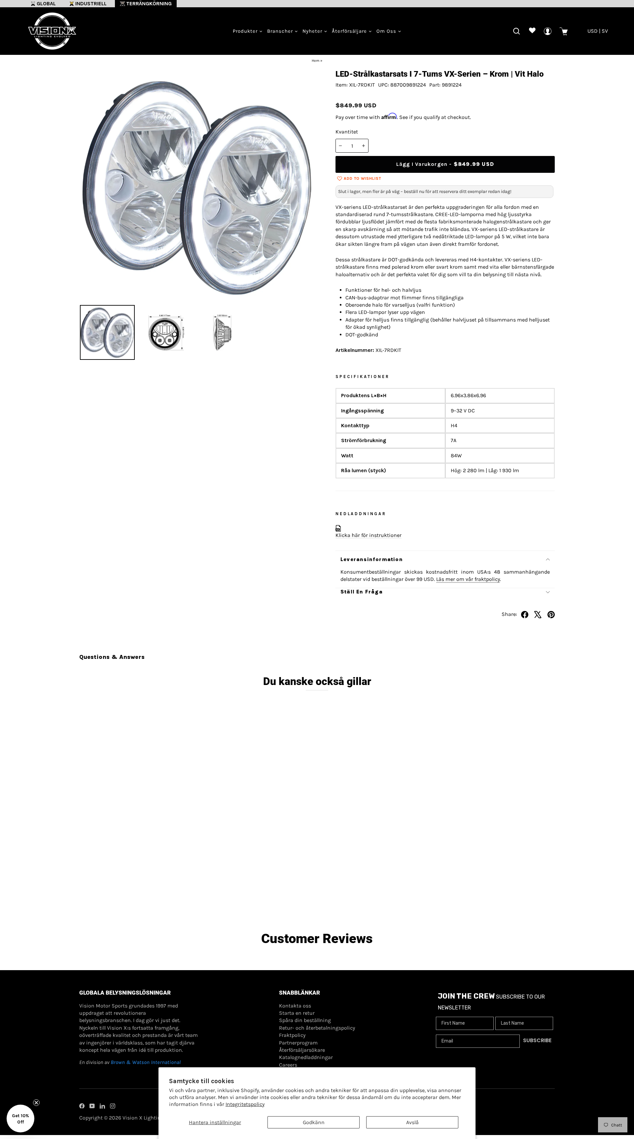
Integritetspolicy (245, 1104)
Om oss (387, 31)
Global (46, 3)
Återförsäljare (350, 31)
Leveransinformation (371, 559)
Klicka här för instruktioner (368, 535)
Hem (315, 60)
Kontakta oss (295, 1006)
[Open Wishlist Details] (532, 31)
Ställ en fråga (361, 591)
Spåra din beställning (305, 1020)
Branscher (281, 31)
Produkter (246, 31)
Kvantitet (346, 132)
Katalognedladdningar (306, 1057)
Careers (288, 1065)
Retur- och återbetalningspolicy (317, 1028)
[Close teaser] (36, 1102)
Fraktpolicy (292, 1035)
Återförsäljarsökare (302, 1050)
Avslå (412, 1122)
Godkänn (314, 1122)
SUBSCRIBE (537, 1040)
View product (139, 882)
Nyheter (313, 31)
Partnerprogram (298, 1043)
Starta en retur (297, 1013)
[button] (20, 1118)
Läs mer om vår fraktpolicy (468, 579)
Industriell (91, 3)
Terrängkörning (149, 3)
